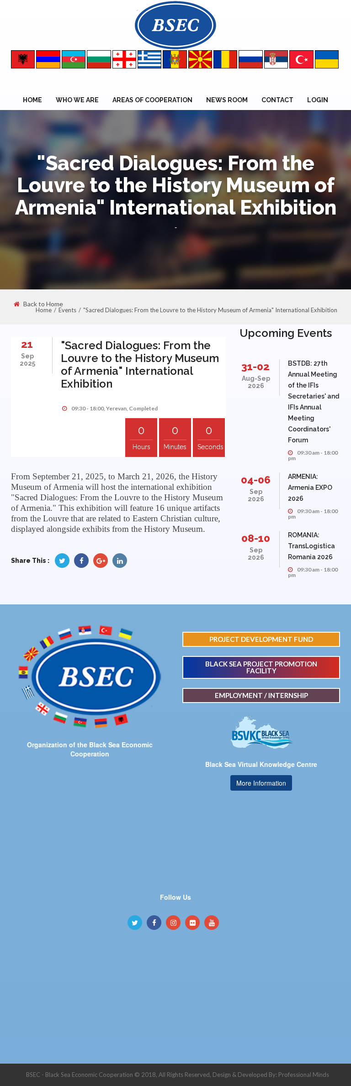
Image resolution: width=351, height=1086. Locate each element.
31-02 (255, 366)
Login (317, 100)
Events (67, 310)
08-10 (255, 538)
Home (32, 100)
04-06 (256, 479)
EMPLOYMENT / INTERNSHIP (261, 695)
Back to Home (43, 304)
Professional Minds (303, 1074)
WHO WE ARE (77, 100)
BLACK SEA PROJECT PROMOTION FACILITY (261, 667)
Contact (277, 100)
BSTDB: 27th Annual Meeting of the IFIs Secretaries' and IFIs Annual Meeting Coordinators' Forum (313, 402)
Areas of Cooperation (152, 100)
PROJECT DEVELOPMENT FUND (261, 639)
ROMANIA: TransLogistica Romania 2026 (311, 546)
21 (27, 344)
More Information (261, 782)
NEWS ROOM (227, 100)
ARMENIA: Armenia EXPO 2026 (310, 487)
